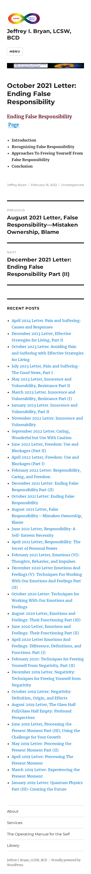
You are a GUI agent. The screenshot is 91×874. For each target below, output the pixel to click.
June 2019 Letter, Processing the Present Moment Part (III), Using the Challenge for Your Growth (46, 730)
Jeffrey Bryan (17, 185)
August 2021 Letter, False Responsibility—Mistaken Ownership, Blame (47, 516)
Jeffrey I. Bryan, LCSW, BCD (27, 860)
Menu (15, 51)
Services (14, 823)
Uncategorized (72, 185)
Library (13, 845)
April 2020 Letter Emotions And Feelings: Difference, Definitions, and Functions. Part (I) (46, 646)
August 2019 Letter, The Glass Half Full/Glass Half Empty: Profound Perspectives (44, 711)
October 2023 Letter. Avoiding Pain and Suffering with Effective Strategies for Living (48, 353)
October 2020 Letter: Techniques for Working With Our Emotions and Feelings (45, 600)
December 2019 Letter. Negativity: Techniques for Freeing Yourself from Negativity (46, 678)
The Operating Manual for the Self (38, 834)
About (13, 811)
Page (13, 125)
